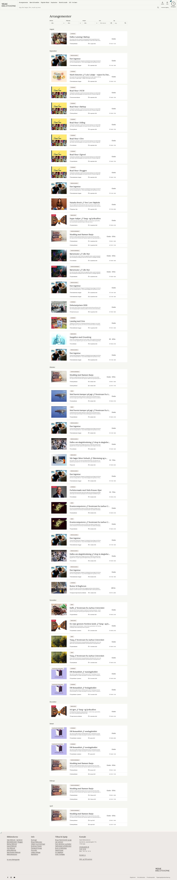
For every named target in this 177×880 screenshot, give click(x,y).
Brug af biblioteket (36, 842)
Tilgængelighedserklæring (163, 877)
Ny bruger (34, 840)
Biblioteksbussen (12, 854)
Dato (100, 20)
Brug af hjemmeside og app (63, 840)
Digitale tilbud (45, 2)
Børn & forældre (34, 2)
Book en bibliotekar (61, 848)
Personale (34, 850)
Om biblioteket (141, 877)
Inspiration (54, 2)
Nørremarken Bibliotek (13, 852)
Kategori (84, 20)
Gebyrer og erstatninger (38, 844)
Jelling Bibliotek (11, 850)
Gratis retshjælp (60, 854)
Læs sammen (59, 842)
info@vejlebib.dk (84, 847)
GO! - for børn (73, 2)
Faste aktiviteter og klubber (63, 844)
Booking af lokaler (36, 846)
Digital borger (59, 850)
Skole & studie (63, 2)
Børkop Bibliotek (12, 844)
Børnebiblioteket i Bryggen (15, 842)
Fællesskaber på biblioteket (63, 846)
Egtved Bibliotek (12, 846)
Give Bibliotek (11, 848)
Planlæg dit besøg (36, 848)
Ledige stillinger (35, 852)
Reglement (133, 877)
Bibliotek (51, 20)
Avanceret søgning (164, 7)
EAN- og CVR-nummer (85, 859)
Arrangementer (23, 2)
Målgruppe (68, 20)
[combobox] (88, 7)
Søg (114, 20)
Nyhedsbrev (34, 854)
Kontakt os (82, 855)
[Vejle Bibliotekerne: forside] (8, 5)
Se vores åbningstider (13, 860)
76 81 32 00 (82, 849)
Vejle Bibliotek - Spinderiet (14, 840)
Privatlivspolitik (151, 877)
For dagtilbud (59, 852)
